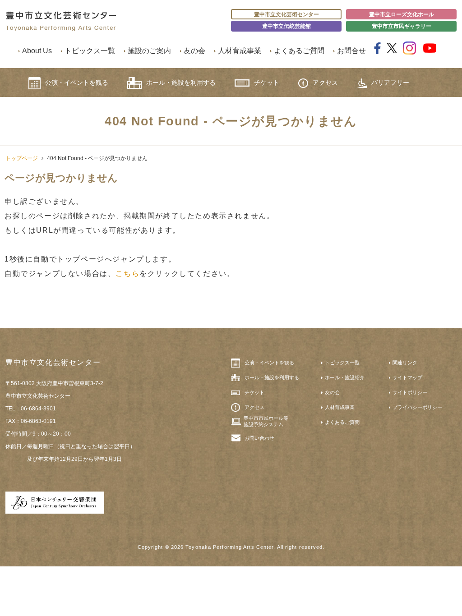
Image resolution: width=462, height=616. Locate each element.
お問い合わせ (259, 438)
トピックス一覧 (90, 51)
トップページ (21, 158)
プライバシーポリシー (417, 407)
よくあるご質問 (299, 51)
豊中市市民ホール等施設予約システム (266, 421)
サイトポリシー (410, 392)
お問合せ (351, 51)
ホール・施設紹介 (345, 377)
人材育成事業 (239, 51)
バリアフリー (390, 82)
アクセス (325, 82)
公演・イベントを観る (76, 82)
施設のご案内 (149, 51)
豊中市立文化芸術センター (286, 14)
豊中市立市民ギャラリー (401, 26)
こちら (127, 273)
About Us (37, 51)
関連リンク (405, 362)
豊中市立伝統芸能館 (286, 26)
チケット (266, 82)
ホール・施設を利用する (181, 82)
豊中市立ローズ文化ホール (401, 14)
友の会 (194, 51)
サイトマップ (407, 377)
